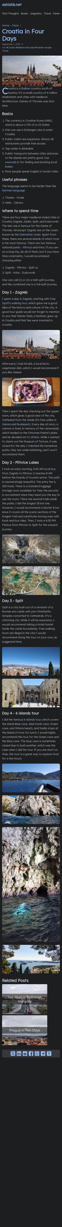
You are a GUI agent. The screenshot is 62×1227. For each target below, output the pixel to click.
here (19, 641)
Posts (15, 25)
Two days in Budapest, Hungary (24, 999)
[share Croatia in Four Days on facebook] (31, 1053)
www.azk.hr (12, 162)
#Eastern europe (43, 47)
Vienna (6, 424)
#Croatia (10, 47)
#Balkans (20, 47)
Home (5, 25)
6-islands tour (32, 719)
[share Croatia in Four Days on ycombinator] (49, 1053)
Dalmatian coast (30, 234)
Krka (41, 247)
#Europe (30, 47)
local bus (50, 469)
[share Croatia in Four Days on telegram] (43, 1053)
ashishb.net (12, 4)
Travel (5, 50)
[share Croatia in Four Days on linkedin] (19, 1053)
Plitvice (27, 247)
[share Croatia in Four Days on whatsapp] (37, 1053)
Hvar (56, 239)
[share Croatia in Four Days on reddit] (25, 1053)
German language (13, 190)
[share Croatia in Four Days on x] (13, 1053)
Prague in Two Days (24, 1030)
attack (35, 437)
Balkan (25, 88)
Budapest (23, 424)
